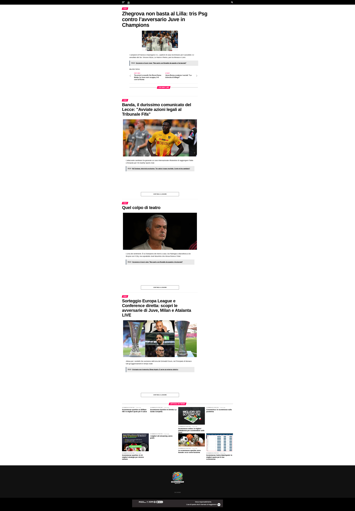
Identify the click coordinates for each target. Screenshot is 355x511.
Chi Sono (177, 492)
